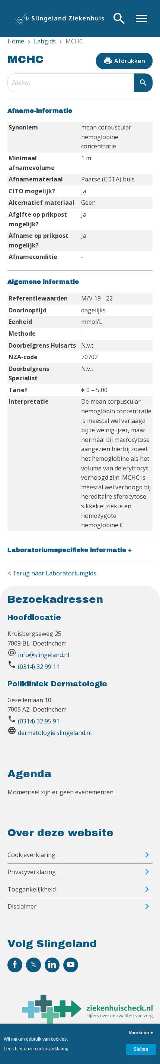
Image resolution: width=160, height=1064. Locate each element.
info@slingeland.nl (43, 655)
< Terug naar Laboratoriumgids (51, 573)
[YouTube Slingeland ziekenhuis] (70, 965)
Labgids (45, 41)
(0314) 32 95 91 (39, 721)
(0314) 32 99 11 (39, 667)
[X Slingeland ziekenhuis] (33, 965)
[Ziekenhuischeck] (87, 1022)
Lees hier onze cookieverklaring (36, 1048)
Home (15, 41)
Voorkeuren (141, 1032)
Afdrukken (124, 60)
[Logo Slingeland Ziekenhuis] (59, 18)
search (143, 82)
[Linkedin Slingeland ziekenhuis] (52, 965)
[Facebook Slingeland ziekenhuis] (14, 965)
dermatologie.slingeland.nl (55, 733)
